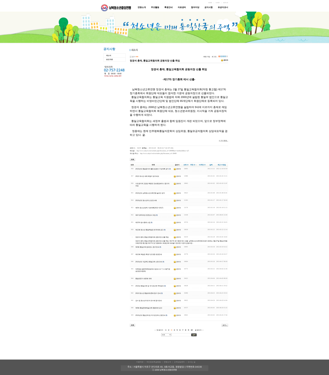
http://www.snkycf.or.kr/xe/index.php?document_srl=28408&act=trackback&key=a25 (163, 151)
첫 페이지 (160, 330)
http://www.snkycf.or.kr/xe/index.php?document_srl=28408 (158, 153)
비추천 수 (202, 165)
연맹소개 (142, 7)
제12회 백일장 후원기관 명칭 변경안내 (148, 254)
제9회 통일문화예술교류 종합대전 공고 (148, 308)
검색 (193, 335)
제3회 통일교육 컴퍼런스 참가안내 (147, 247)
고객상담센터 (179, 362)
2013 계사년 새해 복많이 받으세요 (147, 176)
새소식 (108, 55)
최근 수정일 (222, 165)
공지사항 (208, 7)
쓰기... (225, 325)
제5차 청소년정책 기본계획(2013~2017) (149, 208)
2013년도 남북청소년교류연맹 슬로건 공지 (150, 193)
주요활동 (155, 7)
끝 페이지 (198, 330)
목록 (132, 159)
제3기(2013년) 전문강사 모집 (145, 215)
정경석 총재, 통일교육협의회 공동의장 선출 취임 (155, 60)
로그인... (215, 57)
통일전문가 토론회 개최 (143, 278)
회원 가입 (206, 57)
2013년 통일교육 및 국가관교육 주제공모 (149, 286)
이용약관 (139, 362)
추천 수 (192, 165)
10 (192, 330)
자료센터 (182, 7)
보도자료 (109, 59)
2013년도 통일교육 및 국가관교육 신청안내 (150, 315)
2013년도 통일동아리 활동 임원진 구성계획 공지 (152, 169)
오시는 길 (191, 362)
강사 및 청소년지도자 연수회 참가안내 (148, 300)
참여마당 (195, 7)
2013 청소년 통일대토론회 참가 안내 (148, 293)
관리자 (225, 60)
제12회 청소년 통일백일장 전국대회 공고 (149, 230)
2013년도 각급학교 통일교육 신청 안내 (148, 262)
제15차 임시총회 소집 (142, 222)
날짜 (211, 165)
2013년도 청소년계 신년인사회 (146, 200)
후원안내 (168, 7)
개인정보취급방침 (153, 362)
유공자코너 (223, 7)
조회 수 (186, 165)
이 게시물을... (223, 140)
